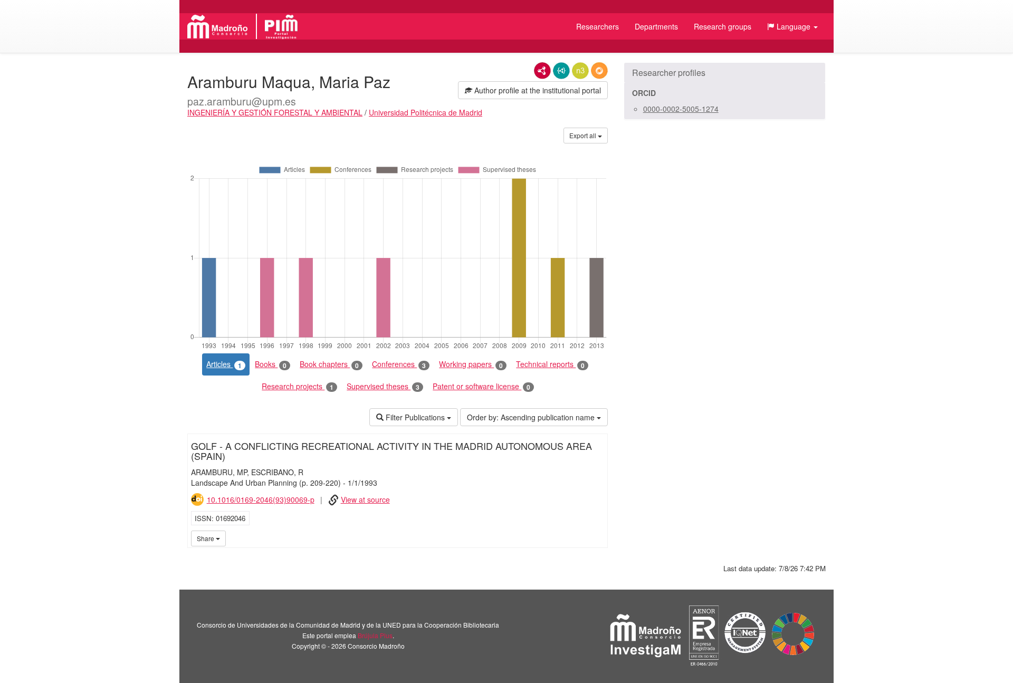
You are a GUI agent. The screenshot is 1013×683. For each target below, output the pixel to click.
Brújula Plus (375, 635)
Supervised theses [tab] (383, 386)
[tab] (724, 73)
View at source (365, 499)
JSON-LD (561, 70)
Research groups (722, 26)
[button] (792, 26)
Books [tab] (270, 364)
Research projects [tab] (297, 386)
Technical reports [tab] (550, 364)
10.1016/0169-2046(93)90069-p (260, 499)
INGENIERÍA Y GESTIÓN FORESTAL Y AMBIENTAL (274, 112)
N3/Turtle (580, 70)
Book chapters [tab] (329, 364)
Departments (656, 26)
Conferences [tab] (399, 364)
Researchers (597, 26)
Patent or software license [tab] (481, 386)
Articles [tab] (224, 364)
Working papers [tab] (471, 364)
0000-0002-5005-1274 (681, 108)
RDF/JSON (599, 70)
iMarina (597, 538)
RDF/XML (542, 70)
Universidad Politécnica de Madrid (425, 112)
